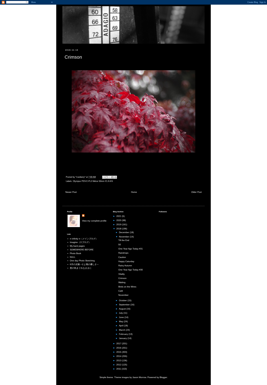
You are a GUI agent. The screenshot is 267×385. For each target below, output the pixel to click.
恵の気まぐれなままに (80, 268)
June (121, 317)
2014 (119, 356)
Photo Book (75, 253)
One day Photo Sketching (82, 260)
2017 (119, 343)
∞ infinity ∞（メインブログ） (84, 238)
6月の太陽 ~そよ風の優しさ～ (84, 264)
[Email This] (103, 177)
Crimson (122, 278)
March (122, 330)
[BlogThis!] (106, 177)
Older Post (196, 192)
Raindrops (123, 253)
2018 (119, 228)
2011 (119, 369)
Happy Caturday (126, 261)
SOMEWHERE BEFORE (81, 249)
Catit (120, 291)
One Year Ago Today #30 (130, 269)
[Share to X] (109, 177)
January (123, 338)
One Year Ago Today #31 (130, 248)
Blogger (163, 377)
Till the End (123, 240)
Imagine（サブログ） (80, 242)
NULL (72, 257)
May (121, 321)
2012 (119, 364)
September (124, 304)
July (121, 313)
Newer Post (71, 192)
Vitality (121, 274)
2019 (119, 224)
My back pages (77, 246)
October (123, 300)
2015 (119, 352)
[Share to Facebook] (112, 177)
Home (134, 192)
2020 (119, 220)
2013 (119, 360)
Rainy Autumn (125, 265)
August (122, 309)
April (121, 325)
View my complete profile (94, 221)
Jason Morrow (139, 377)
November (124, 236)
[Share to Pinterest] (115, 177)
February (124, 334)
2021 (119, 216)
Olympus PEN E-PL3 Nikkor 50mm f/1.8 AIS (93, 181)
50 (119, 244)
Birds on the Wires (127, 286)
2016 (119, 348)
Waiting (121, 282)
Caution (122, 257)
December (124, 232)
